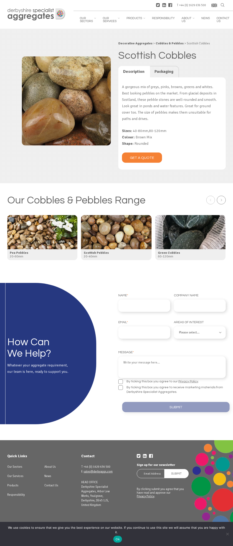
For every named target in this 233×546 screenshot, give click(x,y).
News (205, 18)
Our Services (111, 20)
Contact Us (223, 20)
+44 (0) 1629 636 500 (192, 5)
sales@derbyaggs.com (98, 471)
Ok (118, 539)
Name (123, 295)
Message (126, 352)
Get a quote (142, 158)
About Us (188, 20)
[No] (227, 534)
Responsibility (163, 18)
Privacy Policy (188, 381)
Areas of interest (189, 322)
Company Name (186, 295)
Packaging (163, 71)
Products (136, 18)
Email (123, 322)
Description (133, 71)
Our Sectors (88, 20)
